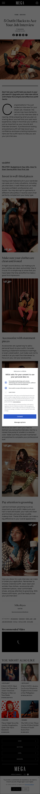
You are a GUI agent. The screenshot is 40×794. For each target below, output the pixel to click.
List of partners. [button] (17, 401)
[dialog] (20, 397)
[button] (20, 392)
